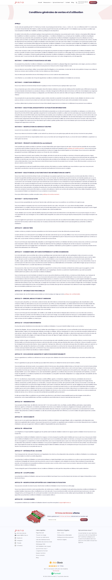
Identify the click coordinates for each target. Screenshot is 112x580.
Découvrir (93, 2)
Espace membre (40, 553)
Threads (19, 543)
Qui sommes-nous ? (41, 548)
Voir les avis (56, 570)
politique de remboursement (76, 148)
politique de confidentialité (72, 294)
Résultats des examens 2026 (44, 542)
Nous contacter (40, 555)
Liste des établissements (43, 539)
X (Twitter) (19, 545)
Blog (37, 557)
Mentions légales (62, 539)
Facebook (19, 538)
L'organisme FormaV (42, 551)
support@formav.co (65, 502)
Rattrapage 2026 (40, 544)
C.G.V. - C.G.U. (60, 532)
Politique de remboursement (65, 537)
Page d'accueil (40, 532)
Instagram (19, 540)
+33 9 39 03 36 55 (21, 533)
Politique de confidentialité (64, 535)
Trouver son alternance (42, 537)
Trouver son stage (41, 535)
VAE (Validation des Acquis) (43, 546)
